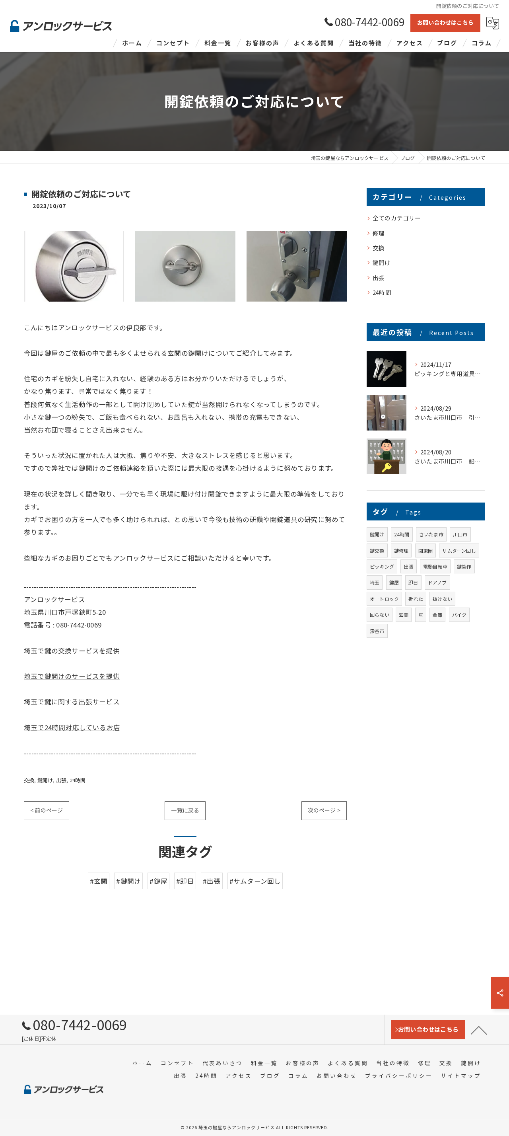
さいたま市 (431, 534)
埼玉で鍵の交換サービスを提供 (72, 650)
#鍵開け (128, 881)
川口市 (460, 534)
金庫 (437, 614)
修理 (379, 233)
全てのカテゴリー (397, 218)
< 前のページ (46, 810)
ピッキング (382, 566)
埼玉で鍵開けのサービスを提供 (72, 676)
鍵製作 (464, 566)
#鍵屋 (158, 881)
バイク (459, 614)
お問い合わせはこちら (445, 22)
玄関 (403, 614)
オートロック (384, 598)
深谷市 (377, 630)
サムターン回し (459, 550)
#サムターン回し (255, 881)
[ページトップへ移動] (479, 1030)
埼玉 (374, 582)
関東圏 (425, 550)
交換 (29, 780)
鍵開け (45, 780)
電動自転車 (435, 566)
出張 (61, 780)
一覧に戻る (185, 810)
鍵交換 (377, 550)
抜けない (442, 598)
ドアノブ (437, 582)
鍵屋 (394, 582)
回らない (379, 614)
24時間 (78, 780)
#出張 (212, 881)
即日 (413, 582)
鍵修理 (401, 550)
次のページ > (324, 810)
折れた (415, 598)
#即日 (185, 881)
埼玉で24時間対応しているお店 (72, 727)
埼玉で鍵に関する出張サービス (72, 701)
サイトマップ (461, 1075)
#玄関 (99, 881)
